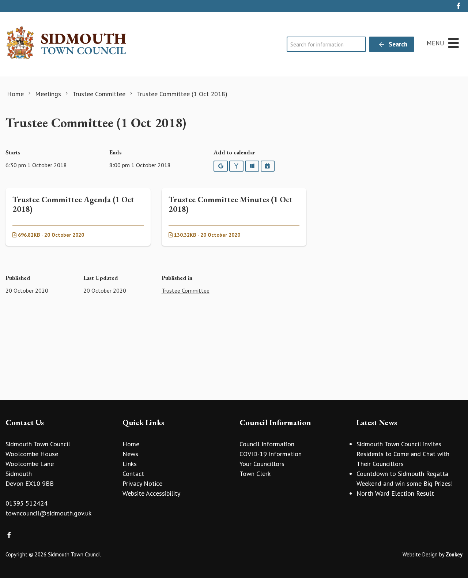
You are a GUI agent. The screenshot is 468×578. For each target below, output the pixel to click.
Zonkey (454, 554)
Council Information (266, 444)
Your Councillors (261, 463)
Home (130, 444)
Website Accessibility (151, 493)
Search (397, 44)
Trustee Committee (186, 290)
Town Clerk (255, 473)
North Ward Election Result (395, 493)
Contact (133, 473)
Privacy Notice (142, 483)
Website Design (420, 554)
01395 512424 (26, 503)
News (130, 454)
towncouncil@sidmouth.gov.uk (48, 513)
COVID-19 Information (270, 454)
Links (129, 463)
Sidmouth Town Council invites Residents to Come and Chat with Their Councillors (402, 454)
